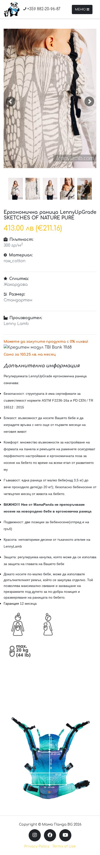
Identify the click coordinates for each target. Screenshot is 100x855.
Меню (81, 9)
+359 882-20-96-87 (43, 9)
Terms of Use (64, 846)
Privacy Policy (36, 846)
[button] (10, 101)
